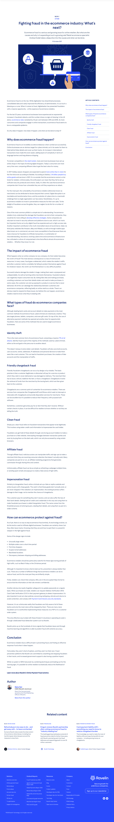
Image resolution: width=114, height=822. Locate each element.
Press (67, 789)
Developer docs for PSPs (53, 792)
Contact (68, 786)
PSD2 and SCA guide (32, 804)
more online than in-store (55, 172)
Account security (11, 792)
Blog (47, 783)
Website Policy (70, 804)
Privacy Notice (70, 807)
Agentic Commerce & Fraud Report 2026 (34, 783)
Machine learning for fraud (34, 801)
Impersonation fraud (92, 137)
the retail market (30, 161)
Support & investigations (13, 804)
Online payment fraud (12, 783)
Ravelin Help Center (51, 801)
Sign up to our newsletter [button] (97, 791)
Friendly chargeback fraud (94, 124)
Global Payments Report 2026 (34, 787)
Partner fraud (10, 795)
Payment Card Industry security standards (46, 599)
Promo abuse (10, 789)
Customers (69, 783)
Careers (68, 792)
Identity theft (90, 120)
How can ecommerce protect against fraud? (96, 142)
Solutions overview (12, 780)
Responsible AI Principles (73, 795)
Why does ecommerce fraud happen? (96, 105)
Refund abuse (10, 786)
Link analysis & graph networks (35, 798)
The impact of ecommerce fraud (95, 109)
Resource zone (50, 780)
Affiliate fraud (90, 132)
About (68, 780)
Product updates (50, 789)
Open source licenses (52, 804)
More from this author (22, 698)
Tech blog (49, 798)
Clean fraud (90, 128)
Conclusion (89, 147)
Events (48, 786)
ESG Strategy (69, 798)
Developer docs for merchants (54, 795)
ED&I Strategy (70, 801)
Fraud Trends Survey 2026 (34, 780)
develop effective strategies (36, 218)
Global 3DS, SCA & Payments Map (34, 794)
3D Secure (9, 798)
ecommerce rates (18, 120)
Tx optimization (11, 801)
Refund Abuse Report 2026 (34, 790)
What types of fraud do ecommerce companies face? (96, 114)
